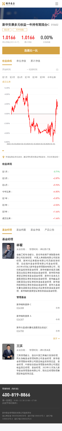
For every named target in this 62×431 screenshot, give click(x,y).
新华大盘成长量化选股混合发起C (32, 327)
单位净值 (21, 61)
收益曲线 (7, 61)
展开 (55, 338)
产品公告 (49, 229)
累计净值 (35, 61)
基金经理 (7, 229)
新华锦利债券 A (24, 316)
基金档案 (21, 229)
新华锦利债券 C (24, 304)
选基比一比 (31, 50)
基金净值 (35, 229)
